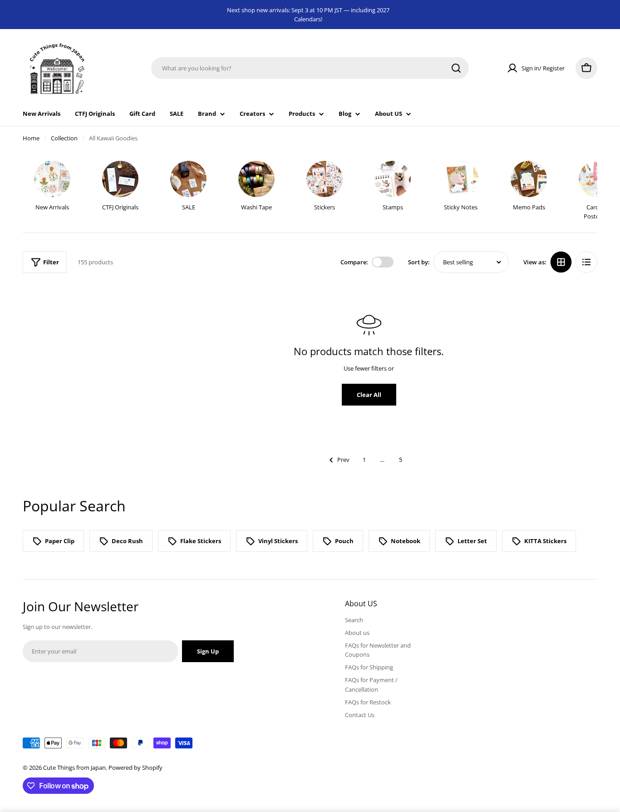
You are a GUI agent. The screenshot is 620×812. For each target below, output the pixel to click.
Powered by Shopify (135, 767)
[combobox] (310, 68)
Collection (64, 138)
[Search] (456, 68)
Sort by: (419, 262)
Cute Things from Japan (74, 767)
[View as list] (586, 262)
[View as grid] (561, 262)
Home (31, 138)
